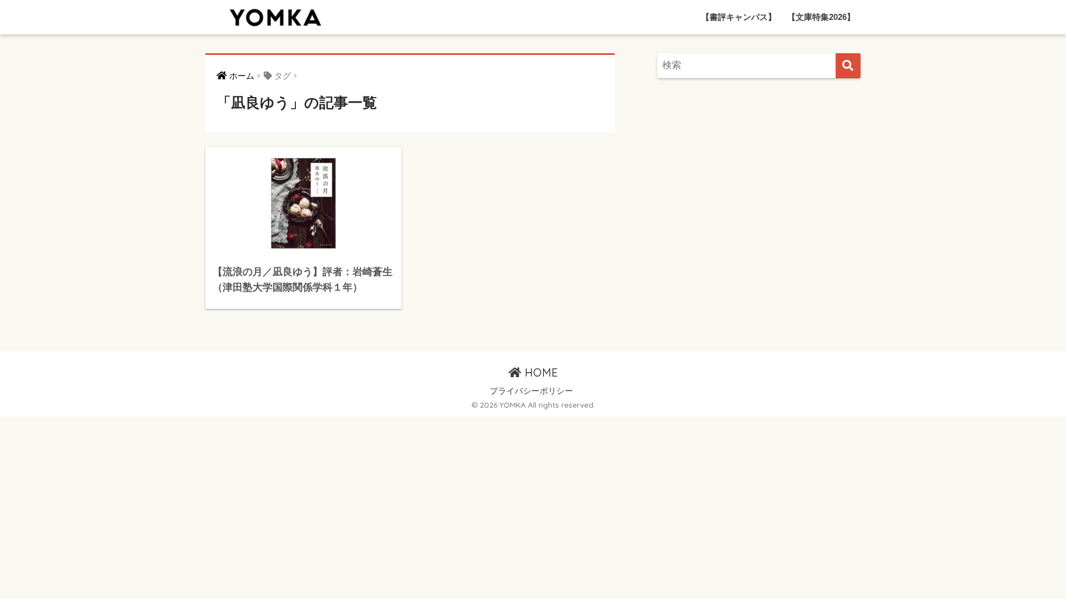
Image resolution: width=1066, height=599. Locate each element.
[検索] (848, 65)
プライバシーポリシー (531, 391)
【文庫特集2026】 (821, 17)
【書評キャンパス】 (738, 17)
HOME (539, 372)
